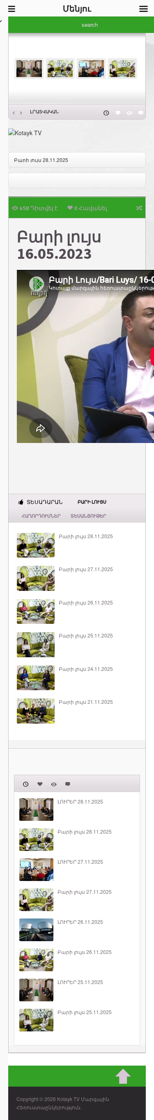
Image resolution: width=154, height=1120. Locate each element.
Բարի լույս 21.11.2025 (86, 701)
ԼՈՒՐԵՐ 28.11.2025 (80, 801)
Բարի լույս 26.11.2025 (86, 602)
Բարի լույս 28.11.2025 (41, 159)
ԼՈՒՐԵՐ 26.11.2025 (80, 921)
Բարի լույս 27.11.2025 (86, 569)
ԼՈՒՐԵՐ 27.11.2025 (80, 861)
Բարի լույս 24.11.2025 (86, 668)
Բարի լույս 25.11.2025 (86, 635)
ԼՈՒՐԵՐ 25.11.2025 (80, 982)
